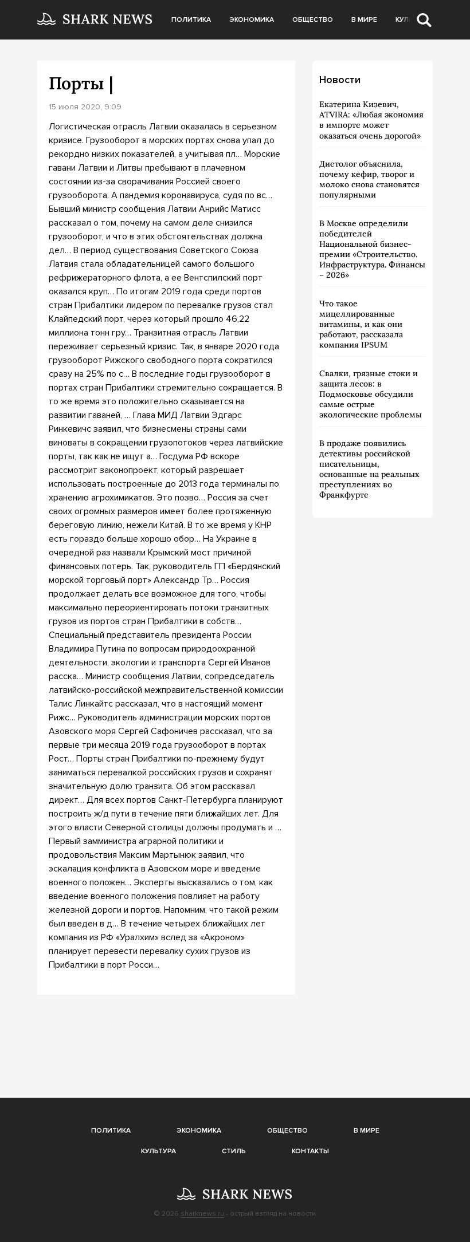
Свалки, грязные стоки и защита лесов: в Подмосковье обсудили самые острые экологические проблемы (370, 394)
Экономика (251, 19)
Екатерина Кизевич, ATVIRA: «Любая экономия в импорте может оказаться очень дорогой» (371, 120)
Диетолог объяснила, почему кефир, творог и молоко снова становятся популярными (369, 179)
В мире (364, 19)
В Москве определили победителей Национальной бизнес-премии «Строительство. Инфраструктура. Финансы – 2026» (372, 249)
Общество (312, 19)
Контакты (310, 1151)
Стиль (234, 1151)
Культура (158, 1151)
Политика (191, 19)
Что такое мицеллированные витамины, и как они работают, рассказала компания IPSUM (361, 324)
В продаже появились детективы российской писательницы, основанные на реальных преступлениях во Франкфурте (369, 469)
